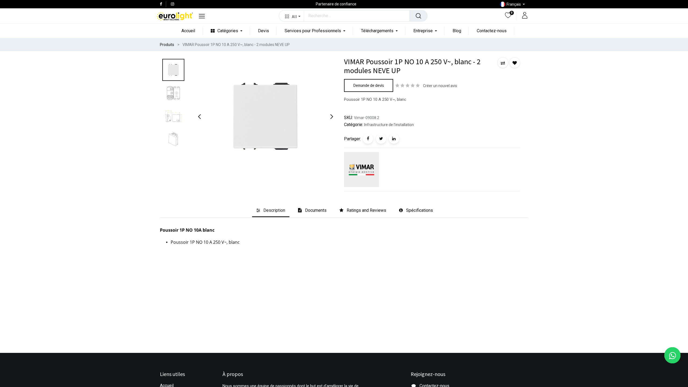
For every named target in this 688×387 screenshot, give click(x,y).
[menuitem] (188, 30)
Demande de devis (368, 85)
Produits (167, 44)
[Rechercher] (418, 15)
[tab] (270, 211)
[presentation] (199, 116)
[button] (291, 15)
